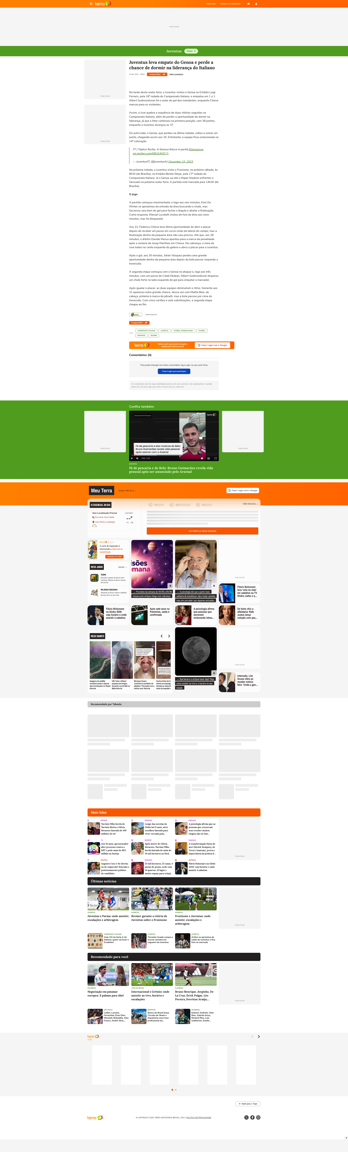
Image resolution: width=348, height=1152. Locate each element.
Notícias (192, 860)
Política (104, 860)
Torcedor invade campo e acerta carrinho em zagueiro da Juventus (160, 940)
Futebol (201, 331)
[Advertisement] (239, 940)
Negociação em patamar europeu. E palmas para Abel (106, 993)
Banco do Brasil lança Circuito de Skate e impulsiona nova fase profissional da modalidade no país (158, 1017)
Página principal (103, 4)
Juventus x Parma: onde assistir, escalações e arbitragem (108, 918)
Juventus (164, 331)
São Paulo (108, 1010)
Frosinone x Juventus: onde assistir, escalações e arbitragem (193, 919)
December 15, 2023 (180, 161)
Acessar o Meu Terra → (127, 490)
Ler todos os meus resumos (202, 530)
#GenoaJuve (196, 149)
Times (190, 51)
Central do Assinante (230, 4)
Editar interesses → (250, 503)
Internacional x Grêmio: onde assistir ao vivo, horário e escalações (150, 995)
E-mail (248, 4)
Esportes (141, 336)
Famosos (148, 820)
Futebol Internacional (183, 331)
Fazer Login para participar (174, 371)
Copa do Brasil (137, 988)
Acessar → (122, 567)
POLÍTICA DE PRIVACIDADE (198, 1117)
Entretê (104, 820)
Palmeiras (92, 988)
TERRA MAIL (211, 4)
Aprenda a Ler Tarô (114, 556)
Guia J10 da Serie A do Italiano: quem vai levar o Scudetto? (116, 940)
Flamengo (179, 988)
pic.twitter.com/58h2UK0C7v (150, 153)
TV (102, 840)
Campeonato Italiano (146, 331)
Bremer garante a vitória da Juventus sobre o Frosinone (149, 918)
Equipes (154, 336)
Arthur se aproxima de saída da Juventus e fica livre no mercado (203, 940)
